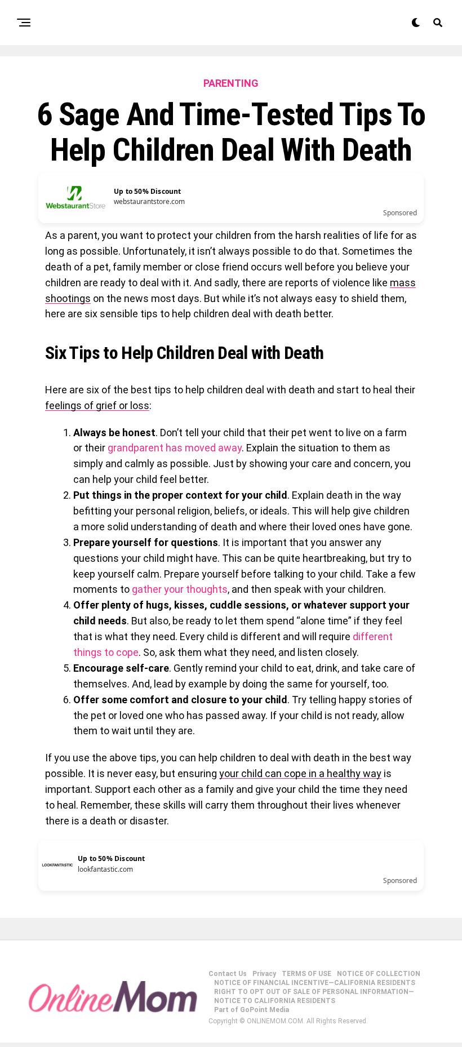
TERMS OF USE (306, 974)
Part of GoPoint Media (251, 1010)
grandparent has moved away (175, 448)
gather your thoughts (180, 589)
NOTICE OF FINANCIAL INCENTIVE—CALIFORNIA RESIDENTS (314, 983)
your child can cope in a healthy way (300, 773)
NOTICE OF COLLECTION (378, 974)
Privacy (264, 974)
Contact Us (227, 974)
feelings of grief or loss (97, 405)
